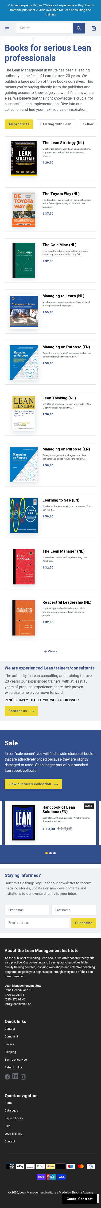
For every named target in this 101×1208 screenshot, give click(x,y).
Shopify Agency (82, 1192)
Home (8, 1103)
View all (53, 651)
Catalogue (11, 1110)
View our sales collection (29, 784)
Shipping (10, 1052)
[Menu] (7, 28)
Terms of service (16, 1060)
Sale (7, 1126)
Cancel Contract (80, 1199)
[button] (46, 853)
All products (18, 124)
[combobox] (44, 28)
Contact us (17, 711)
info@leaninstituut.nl (18, 1004)
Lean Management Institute (37, 1192)
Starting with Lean (55, 124)
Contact (10, 1029)
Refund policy (14, 1067)
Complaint (11, 1036)
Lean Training (13, 1134)
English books (14, 1118)
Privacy (9, 1044)
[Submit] (79, 28)
